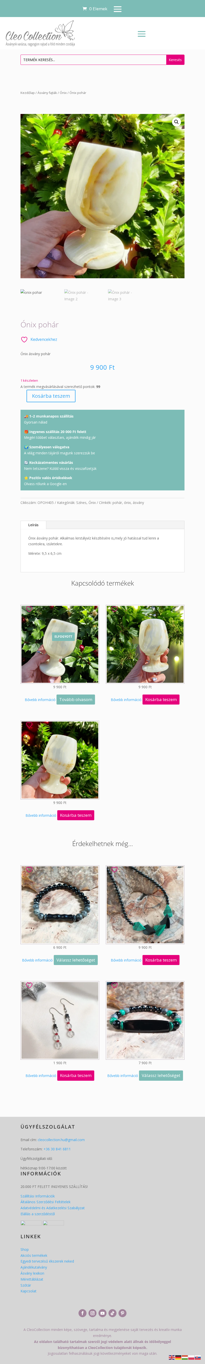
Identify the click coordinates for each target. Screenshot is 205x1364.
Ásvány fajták (47, 92)
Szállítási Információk (37, 1196)
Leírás (33, 524)
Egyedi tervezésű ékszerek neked (47, 1261)
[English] (172, 1357)
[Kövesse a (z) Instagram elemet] (92, 1313)
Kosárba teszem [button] (161, 699)
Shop (24, 1249)
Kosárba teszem (51, 395)
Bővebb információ (40, 699)
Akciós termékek (33, 1255)
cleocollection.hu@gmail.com (61, 1139)
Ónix (63, 92)
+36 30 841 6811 (57, 1149)
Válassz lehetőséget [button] (75, 960)
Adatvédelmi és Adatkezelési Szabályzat (52, 1207)
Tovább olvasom (75, 699)
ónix (127, 502)
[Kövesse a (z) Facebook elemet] (82, 1313)
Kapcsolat (28, 1291)
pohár (117, 502)
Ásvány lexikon (32, 1273)
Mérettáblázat (31, 1279)
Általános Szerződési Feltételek (45, 1201)
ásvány (138, 502)
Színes (81, 502)
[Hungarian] (185, 1357)
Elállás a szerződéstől (37, 1213)
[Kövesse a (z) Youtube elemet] (102, 1313)
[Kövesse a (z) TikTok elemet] (112, 1313)
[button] (176, 121)
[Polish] (191, 1357)
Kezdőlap (27, 92)
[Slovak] (198, 1357)
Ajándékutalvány (33, 1267)
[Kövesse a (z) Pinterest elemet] (122, 1313)
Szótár (25, 1285)
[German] (178, 1357)
